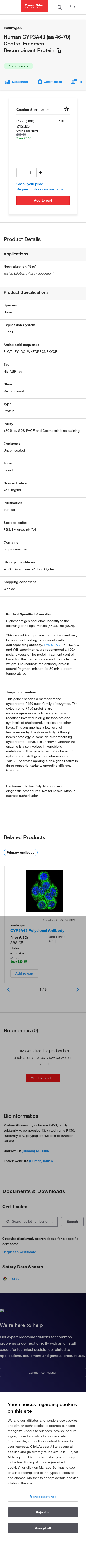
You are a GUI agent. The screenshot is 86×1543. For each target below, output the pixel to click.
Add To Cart (43, 200)
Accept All (43, 1528)
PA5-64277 (52, 645)
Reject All (43, 1512)
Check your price (29, 184)
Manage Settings (43, 1496)
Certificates (53, 82)
